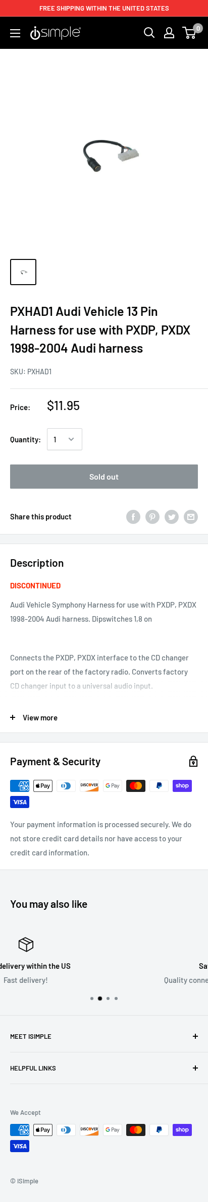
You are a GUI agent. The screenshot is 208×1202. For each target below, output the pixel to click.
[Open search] (149, 32)
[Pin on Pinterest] (152, 516)
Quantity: (25, 439)
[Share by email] (191, 516)
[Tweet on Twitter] (172, 516)
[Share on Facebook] (133, 516)
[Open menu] (15, 33)
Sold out (104, 476)
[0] (189, 33)
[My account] (169, 32)
